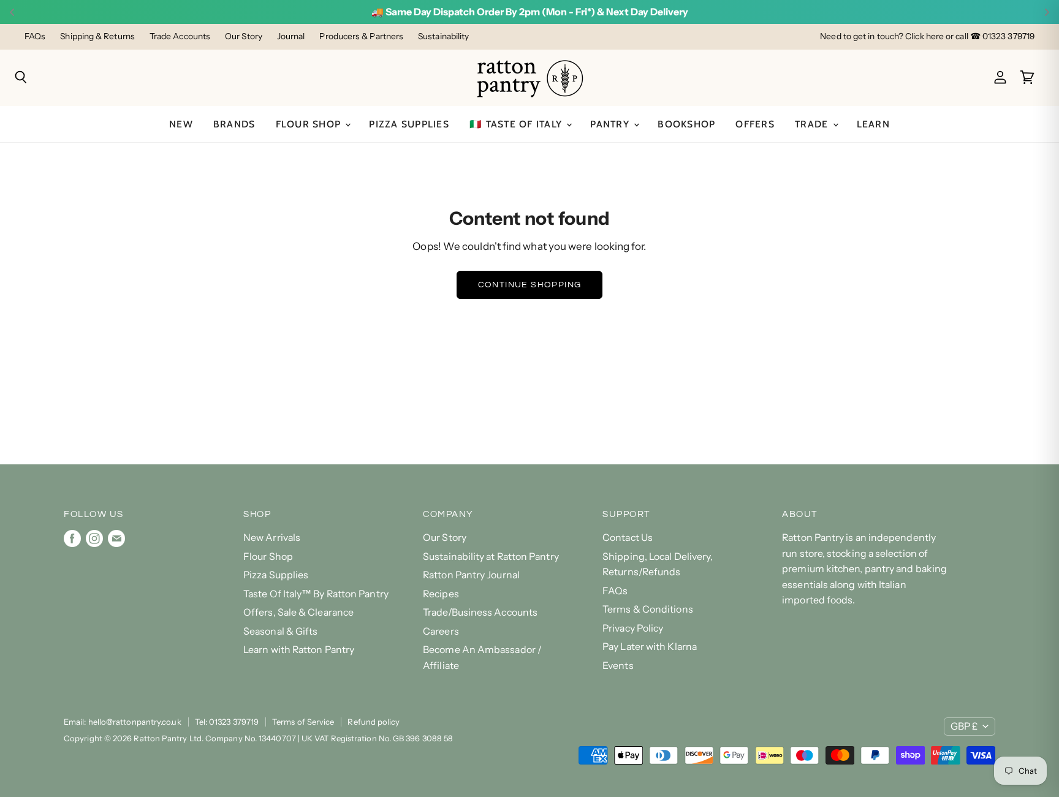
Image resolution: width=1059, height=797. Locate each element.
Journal (291, 36)
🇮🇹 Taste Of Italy (517, 124)
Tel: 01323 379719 (227, 722)
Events (618, 665)
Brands (234, 124)
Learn (873, 124)
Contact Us (627, 537)
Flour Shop (310, 124)
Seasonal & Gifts (280, 631)
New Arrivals (271, 537)
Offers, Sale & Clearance (298, 612)
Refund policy (373, 722)
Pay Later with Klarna (649, 646)
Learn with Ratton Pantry (298, 649)
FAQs (35, 36)
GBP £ (964, 726)
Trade (813, 124)
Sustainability (443, 36)
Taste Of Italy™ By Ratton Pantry (316, 594)
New (181, 124)
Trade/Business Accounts (480, 612)
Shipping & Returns (97, 36)
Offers (755, 124)
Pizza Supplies (409, 124)
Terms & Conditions (647, 609)
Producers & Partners (361, 36)
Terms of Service (303, 722)
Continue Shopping (530, 284)
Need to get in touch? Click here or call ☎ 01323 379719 (927, 36)
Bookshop (686, 124)
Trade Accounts (180, 36)
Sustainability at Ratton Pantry (491, 556)
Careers (441, 631)
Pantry (611, 124)
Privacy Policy (632, 628)
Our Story (243, 36)
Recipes (441, 594)
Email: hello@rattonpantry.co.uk (122, 722)
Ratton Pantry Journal (471, 575)
